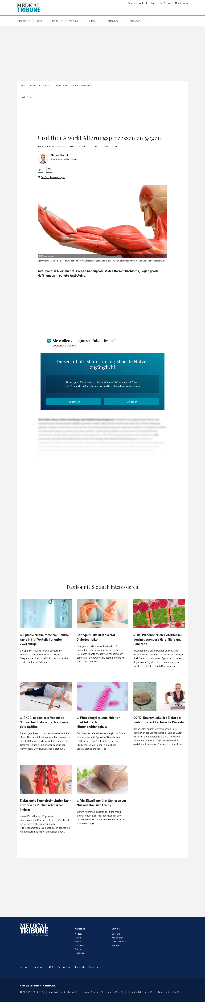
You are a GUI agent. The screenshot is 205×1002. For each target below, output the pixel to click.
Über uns (116, 933)
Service (116, 928)
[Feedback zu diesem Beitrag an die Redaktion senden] (49, 170)
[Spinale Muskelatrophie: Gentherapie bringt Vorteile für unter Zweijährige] (46, 613)
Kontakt (24, 967)
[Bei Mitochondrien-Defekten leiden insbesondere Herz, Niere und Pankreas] (159, 613)
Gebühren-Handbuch (137, 3)
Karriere (115, 945)
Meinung (79, 945)
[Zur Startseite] (28, 8)
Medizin (78, 933)
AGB (51, 967)
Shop (153, 3)
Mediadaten (117, 937)
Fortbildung (80, 953)
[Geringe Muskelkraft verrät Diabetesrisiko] (102, 613)
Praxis (78, 937)
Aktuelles (80, 928)
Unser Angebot (119, 941)
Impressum (38, 967)
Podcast (79, 949)
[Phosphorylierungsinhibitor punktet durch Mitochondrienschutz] (102, 696)
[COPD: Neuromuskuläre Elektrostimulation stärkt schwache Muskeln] (159, 696)
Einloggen (132, 401)
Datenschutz (64, 967)
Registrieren (73, 401)
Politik (78, 941)
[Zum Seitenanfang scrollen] (199, 996)
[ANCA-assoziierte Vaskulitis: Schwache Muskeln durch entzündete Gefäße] (46, 696)
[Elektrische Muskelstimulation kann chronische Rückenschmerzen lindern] (46, 779)
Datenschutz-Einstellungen (88, 967)
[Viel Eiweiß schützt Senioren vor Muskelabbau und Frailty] (102, 779)
